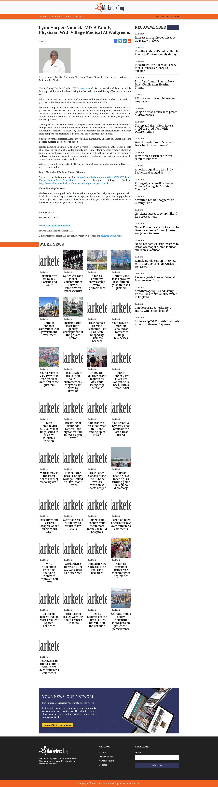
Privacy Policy (106, 756)
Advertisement (106, 760)
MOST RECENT (55, 16)
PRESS (68, 16)
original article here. (111, 236)
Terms (102, 752)
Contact (103, 765)
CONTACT (79, 16)
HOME (43, 16)
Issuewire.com (84, 88)
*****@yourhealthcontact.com (55, 225)
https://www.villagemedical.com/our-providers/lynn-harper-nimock (73, 183)
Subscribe (157, 765)
